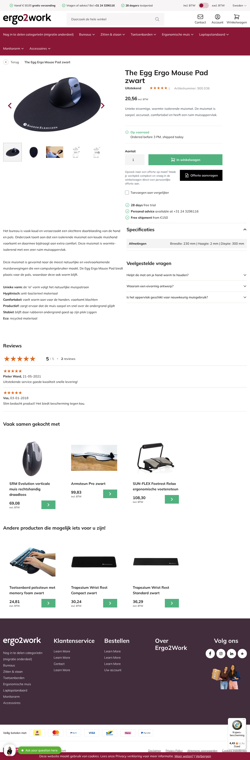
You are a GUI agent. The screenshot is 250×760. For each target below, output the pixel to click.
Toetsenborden (142, 34)
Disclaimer (154, 750)
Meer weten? (184, 756)
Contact (59, 664)
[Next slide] (102, 105)
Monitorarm (11, 48)
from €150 (149, 217)
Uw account (112, 670)
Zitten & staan (111, 34)
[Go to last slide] (10, 105)
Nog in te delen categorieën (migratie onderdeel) (38, 34)
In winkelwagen (188, 160)
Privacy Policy (174, 750)
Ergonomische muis (176, 34)
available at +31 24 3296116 (165, 211)
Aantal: (130, 151)
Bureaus (85, 34)
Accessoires (38, 48)
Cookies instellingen (234, 750)
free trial (143, 205)
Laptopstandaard (212, 34)
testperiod (139, 5)
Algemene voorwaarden (202, 750)
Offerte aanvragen (204, 175)
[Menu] (243, 720)
